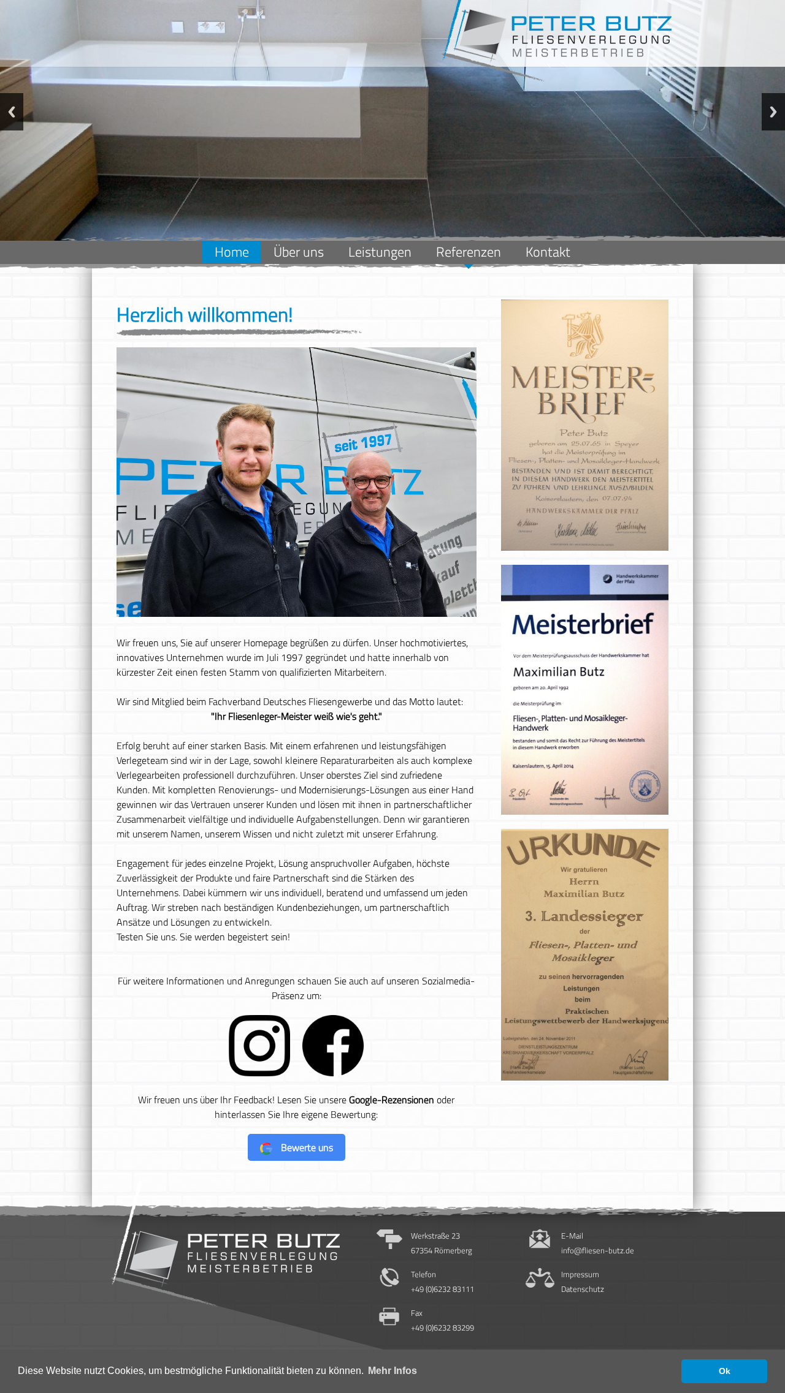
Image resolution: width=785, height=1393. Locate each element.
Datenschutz (582, 1289)
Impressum (580, 1274)
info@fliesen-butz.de (597, 1250)
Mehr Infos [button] (392, 1370)
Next (773, 111)
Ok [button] (724, 1371)
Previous (11, 111)
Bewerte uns (305, 1147)
